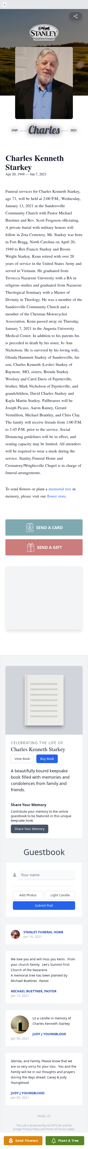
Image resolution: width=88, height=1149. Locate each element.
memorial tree (60, 488)
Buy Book (47, 759)
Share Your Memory (29, 829)
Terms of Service (56, 1129)
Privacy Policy (31, 1129)
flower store (56, 496)
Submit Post (44, 905)
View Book (22, 759)
